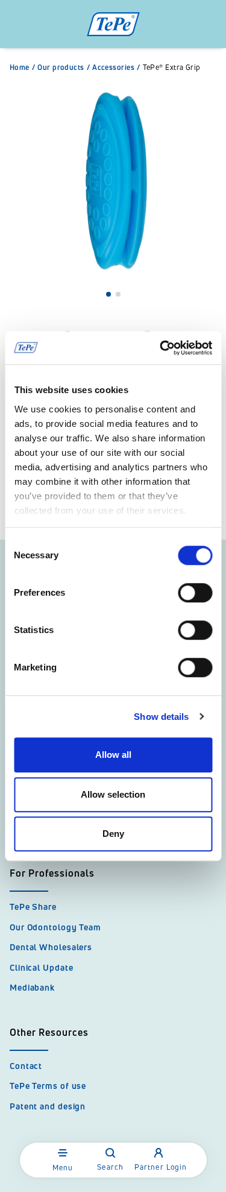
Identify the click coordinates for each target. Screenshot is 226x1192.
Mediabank (32, 987)
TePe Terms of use (48, 1085)
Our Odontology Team (55, 927)
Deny (113, 833)
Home (22, 67)
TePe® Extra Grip (172, 67)
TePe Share (33, 906)
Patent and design (48, 1106)
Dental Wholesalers (51, 947)
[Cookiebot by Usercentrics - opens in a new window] (161, 348)
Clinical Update (42, 967)
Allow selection (113, 794)
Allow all (113, 754)
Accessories (116, 67)
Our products (63, 67)
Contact (26, 1065)
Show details (161, 716)
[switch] (195, 592)
